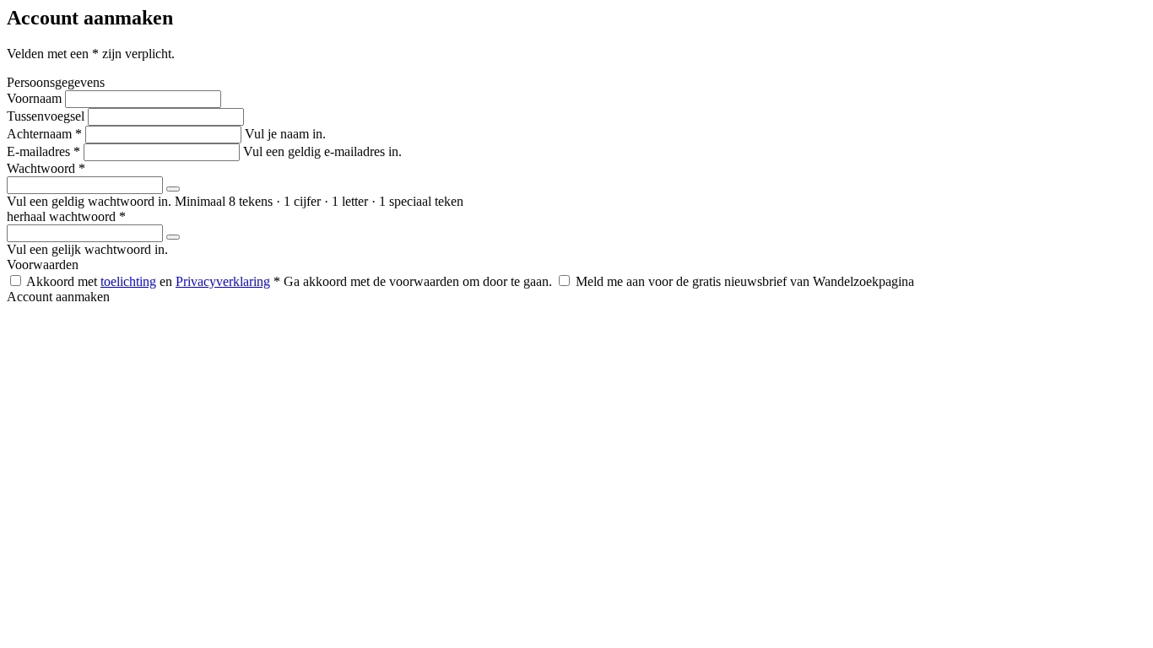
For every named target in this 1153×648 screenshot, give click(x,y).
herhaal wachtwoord (66, 216)
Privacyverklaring (223, 281)
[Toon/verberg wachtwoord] (173, 189)
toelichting (128, 281)
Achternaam (44, 134)
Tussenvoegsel (45, 116)
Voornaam (34, 98)
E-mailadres (43, 151)
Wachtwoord (46, 168)
